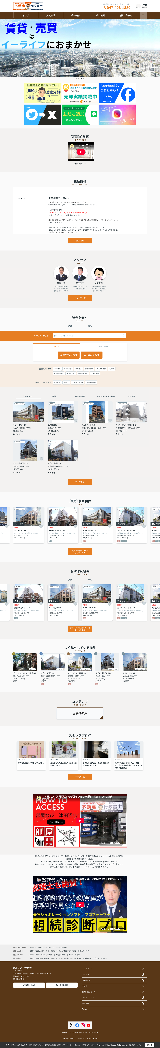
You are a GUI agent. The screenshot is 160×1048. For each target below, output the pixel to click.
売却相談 (75, 15)
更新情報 (80, 241)
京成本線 (70, 955)
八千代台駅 (95, 373)
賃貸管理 (51, 15)
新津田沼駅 (89, 369)
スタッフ (85, 974)
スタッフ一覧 (80, 298)
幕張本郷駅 (68, 369)
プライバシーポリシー (79, 1032)
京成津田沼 (77, 958)
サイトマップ (94, 1032)
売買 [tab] (90, 326)
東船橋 (53, 951)
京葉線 (77, 955)
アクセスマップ (88, 997)
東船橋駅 (78, 369)
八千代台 (96, 958)
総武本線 (39, 955)
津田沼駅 (57, 369)
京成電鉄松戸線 (60, 955)
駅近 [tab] (54, 396)
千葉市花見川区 (77, 382)
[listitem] (28, 525)
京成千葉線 (48, 955)
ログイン (138, 7)
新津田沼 (54, 958)
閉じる (149, 1045)
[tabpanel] (80, 48)
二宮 (87, 951)
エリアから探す (70, 355)
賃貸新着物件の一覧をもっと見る (80, 552)
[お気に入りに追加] (41, 420)
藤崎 (65, 951)
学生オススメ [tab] (28, 396)
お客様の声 (80, 713)
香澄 (70, 951)
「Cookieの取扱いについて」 (119, 1045)
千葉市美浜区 (91, 382)
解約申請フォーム (88, 992)
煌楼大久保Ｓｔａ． (81, 164)
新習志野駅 (71, 373)
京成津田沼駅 (58, 373)
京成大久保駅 (101, 369)
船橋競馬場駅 (82, 373)
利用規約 (65, 1032)
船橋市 (66, 382)
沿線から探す (93, 355)
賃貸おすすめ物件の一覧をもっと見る (80, 629)
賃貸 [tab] (70, 326)
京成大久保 (67, 958)
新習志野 (104, 958)
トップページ (87, 969)
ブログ (84, 986)
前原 (60, 958)
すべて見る (80, 482)
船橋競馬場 (87, 958)
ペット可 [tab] (131, 396)
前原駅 (111, 369)
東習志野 (81, 951)
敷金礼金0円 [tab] (80, 396)
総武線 (32, 955)
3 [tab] (81, 78)
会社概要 (100, 15)
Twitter (84, 1009)
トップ (26, 15)
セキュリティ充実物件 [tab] (106, 396)
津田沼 (32, 951)
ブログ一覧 (80, 777)
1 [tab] (76, 78)
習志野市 (57, 382)
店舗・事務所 (103, 347)
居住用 (56, 347)
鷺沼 (75, 951)
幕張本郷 (39, 951)
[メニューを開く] (143, 15)
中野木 (59, 951)
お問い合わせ (125, 15)
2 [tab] (78, 78)
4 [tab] (83, 78)
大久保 (47, 951)
